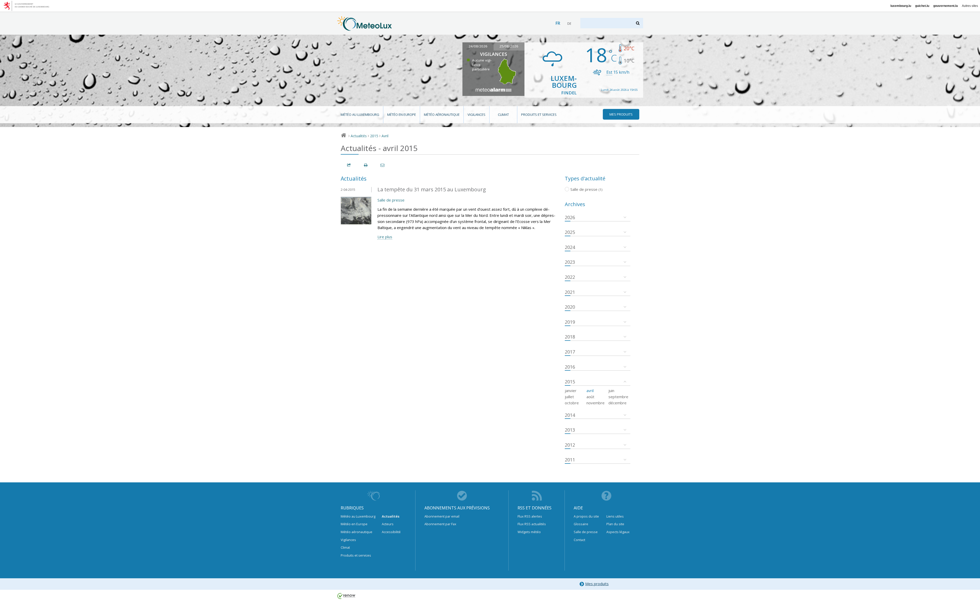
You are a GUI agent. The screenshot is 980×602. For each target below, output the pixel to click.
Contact (579, 539)
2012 (570, 445)
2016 (570, 367)
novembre (595, 402)
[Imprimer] (366, 165)
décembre (617, 402)
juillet (569, 396)
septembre (618, 396)
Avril (385, 135)
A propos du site (586, 516)
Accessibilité (391, 532)
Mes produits (597, 583)
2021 (570, 292)
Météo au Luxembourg (360, 114)
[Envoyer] (382, 165)
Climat (503, 114)
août (590, 396)
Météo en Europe (401, 114)
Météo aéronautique (442, 114)
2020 (570, 307)
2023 (570, 262)
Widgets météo (529, 532)
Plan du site (615, 524)
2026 (570, 217)
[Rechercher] (638, 23)
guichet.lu (922, 6)
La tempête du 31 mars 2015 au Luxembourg (431, 189)
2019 (570, 322)
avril (590, 390)
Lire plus (384, 236)
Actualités (359, 135)
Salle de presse (391, 200)
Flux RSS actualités (532, 524)
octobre (572, 402)
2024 (570, 247)
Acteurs (388, 524)
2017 (570, 352)
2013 (570, 430)
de (569, 23)
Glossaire (581, 524)
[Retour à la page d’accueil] (364, 28)
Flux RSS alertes (530, 516)
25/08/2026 (508, 46)
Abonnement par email (441, 516)
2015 (374, 135)
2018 (570, 337)
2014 (570, 415)
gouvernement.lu (945, 6)
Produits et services (539, 114)
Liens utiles (615, 516)
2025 (570, 232)
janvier (571, 390)
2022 (570, 277)
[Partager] (349, 165)
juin (611, 390)
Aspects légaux (618, 532)
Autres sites (970, 6)
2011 (570, 460)
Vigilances (476, 114)
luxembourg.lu (900, 6)
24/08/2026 (478, 46)
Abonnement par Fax (440, 524)
